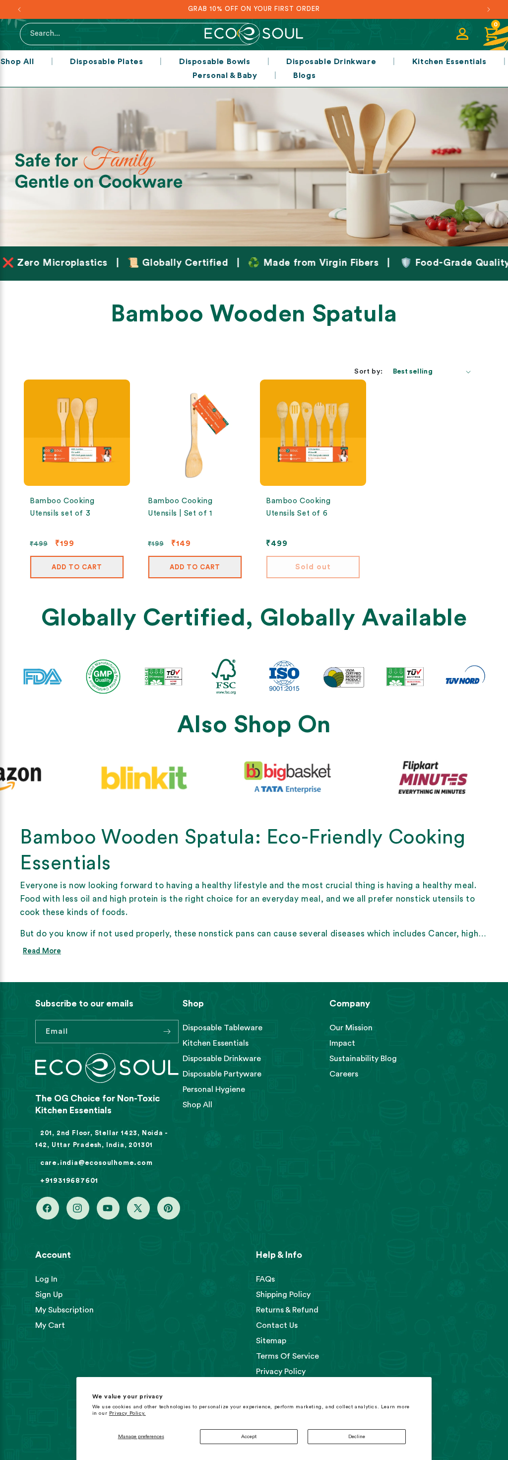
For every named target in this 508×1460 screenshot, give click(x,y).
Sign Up (49, 1295)
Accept (248, 1436)
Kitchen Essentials (449, 62)
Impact (342, 1043)
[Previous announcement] (19, 9)
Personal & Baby (224, 75)
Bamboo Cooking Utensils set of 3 (62, 507)
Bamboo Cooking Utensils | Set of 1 (180, 507)
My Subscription (64, 1310)
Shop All (17, 62)
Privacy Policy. (127, 1413)
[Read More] (254, 166)
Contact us (277, 1325)
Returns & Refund (287, 1310)
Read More (42, 951)
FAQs (265, 1279)
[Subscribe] (167, 1031)
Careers (343, 1074)
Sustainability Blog (363, 1059)
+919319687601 (69, 1180)
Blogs (304, 75)
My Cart (50, 1325)
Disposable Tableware (222, 1028)
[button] (491, 34)
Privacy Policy (281, 1372)
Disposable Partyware (222, 1074)
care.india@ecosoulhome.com (96, 1162)
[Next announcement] (489, 9)
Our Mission (351, 1028)
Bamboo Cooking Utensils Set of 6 (298, 507)
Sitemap (271, 1341)
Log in (46, 1279)
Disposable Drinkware (331, 62)
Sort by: (368, 371)
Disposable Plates (106, 62)
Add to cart (77, 567)
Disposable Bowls (215, 62)
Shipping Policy (283, 1295)
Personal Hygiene (214, 1089)
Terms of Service (287, 1356)
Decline (356, 1436)
